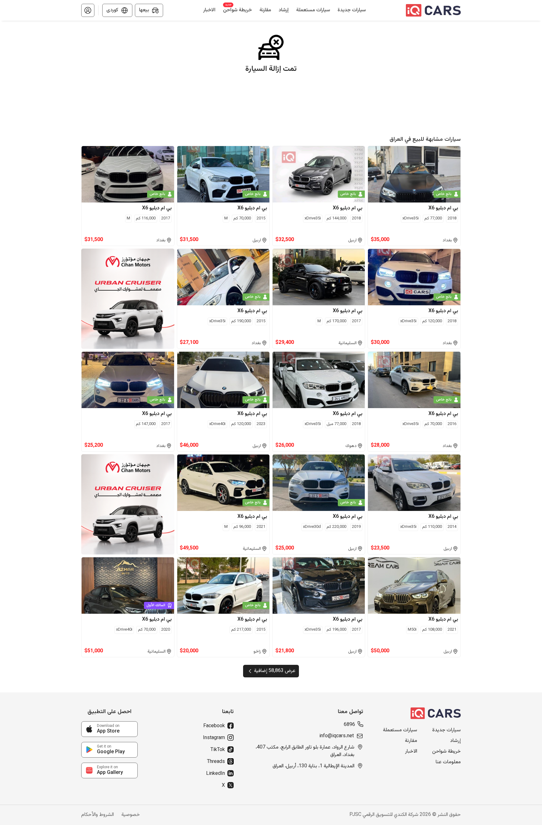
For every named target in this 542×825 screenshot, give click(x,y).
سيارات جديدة (446, 730)
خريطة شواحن (446, 751)
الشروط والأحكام (97, 815)
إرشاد (455, 741)
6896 (349, 725)
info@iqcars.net (336, 736)
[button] (87, 10)
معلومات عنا (448, 762)
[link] (109, 729)
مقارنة (411, 741)
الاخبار (411, 751)
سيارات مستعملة (400, 730)
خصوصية (130, 815)
